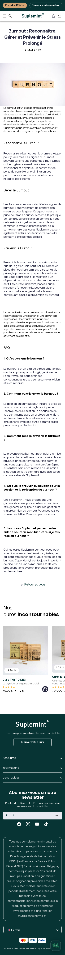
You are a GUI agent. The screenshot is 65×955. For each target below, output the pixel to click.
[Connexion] (53, 16)
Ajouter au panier (45, 689)
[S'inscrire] (56, 816)
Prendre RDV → (15, 5)
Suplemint (16, 948)
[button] (10, 16)
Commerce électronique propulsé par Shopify (41, 948)
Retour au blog (34, 584)
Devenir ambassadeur (46, 5)
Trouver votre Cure (32, 742)
